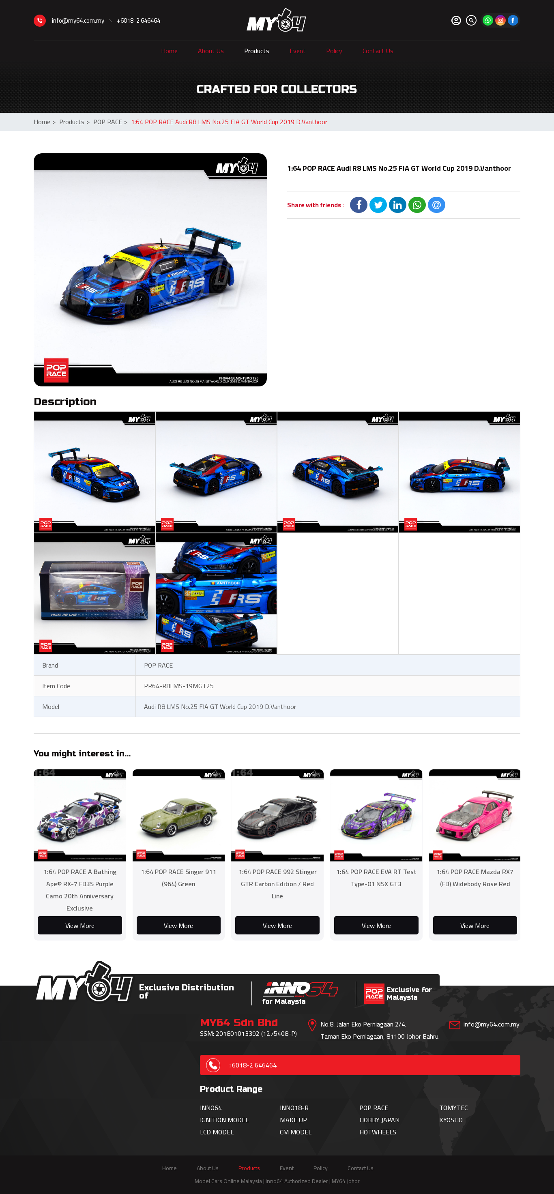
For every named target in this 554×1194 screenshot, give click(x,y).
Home (169, 51)
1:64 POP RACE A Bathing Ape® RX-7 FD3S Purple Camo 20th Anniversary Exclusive (79, 889)
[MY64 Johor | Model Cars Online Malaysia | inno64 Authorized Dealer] (276, 20)
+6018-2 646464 (138, 20)
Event (298, 51)
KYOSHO (451, 1120)
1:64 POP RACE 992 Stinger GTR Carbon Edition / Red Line (277, 883)
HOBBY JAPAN (379, 1120)
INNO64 (211, 1108)
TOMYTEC (453, 1108)
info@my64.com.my (78, 20)
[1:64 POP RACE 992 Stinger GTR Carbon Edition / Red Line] (277, 815)
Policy (334, 51)
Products (256, 51)
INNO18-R (294, 1108)
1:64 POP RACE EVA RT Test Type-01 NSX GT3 (376, 877)
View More (79, 925)
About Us (211, 51)
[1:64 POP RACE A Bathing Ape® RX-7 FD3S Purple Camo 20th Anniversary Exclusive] (80, 815)
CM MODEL (295, 1132)
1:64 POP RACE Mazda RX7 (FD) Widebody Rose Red (474, 877)
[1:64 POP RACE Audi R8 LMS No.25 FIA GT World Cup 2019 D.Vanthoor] (150, 270)
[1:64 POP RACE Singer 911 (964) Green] (179, 815)
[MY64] (513, 20)
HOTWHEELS (377, 1132)
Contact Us (378, 51)
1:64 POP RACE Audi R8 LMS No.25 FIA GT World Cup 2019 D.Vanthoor (229, 122)
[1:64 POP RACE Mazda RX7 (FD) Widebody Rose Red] (475, 815)
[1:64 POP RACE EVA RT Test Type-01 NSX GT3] (376, 815)
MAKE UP (293, 1120)
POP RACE (110, 122)
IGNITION (214, 1120)
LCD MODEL (217, 1132)
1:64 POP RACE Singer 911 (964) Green (178, 877)
